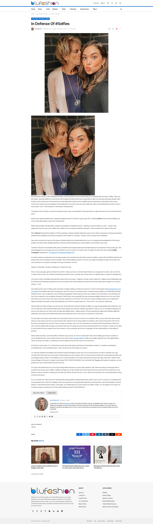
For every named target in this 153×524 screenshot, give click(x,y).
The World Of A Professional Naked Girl (61, 252)
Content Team (83, 498)
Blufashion (67, 403)
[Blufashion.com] (44, 3)
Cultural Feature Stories (41, 14)
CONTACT (96, 3)
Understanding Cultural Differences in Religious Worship (44, 467)
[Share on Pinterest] (116, 28)
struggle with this (78, 338)
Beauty (55, 9)
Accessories (84, 9)
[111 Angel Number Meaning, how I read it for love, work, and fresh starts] (76, 455)
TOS (95, 521)
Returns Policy (82, 504)
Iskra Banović (38, 28)
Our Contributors (83, 501)
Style (64, 9)
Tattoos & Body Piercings (109, 504)
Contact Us (82, 495)
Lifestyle (73, 9)
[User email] (52, 417)
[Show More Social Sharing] (120, 28)
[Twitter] (47, 417)
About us (81, 492)
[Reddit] (45, 417)
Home (33, 9)
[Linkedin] (40, 417)
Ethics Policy (119, 521)
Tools (48, 9)
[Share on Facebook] (109, 28)
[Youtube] (49, 417)
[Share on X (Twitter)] (113, 28)
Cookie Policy (110, 521)
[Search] (121, 9)
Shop (40, 9)
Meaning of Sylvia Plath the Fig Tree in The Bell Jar (107, 467)
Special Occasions (108, 498)
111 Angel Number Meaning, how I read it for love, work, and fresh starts (75, 467)
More (95, 9)
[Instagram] (37, 417)
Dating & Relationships (109, 501)
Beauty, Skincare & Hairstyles (110, 506)
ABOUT (103, 3)
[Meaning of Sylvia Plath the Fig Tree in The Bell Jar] (108, 455)
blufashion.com (54, 412)
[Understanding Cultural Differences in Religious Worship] (45, 455)
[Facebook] (35, 417)
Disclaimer (89, 521)
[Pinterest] (42, 417)
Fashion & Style (107, 495)
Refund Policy (82, 506)
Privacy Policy (101, 521)
